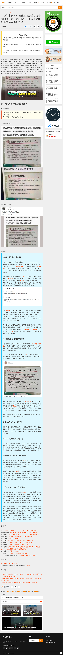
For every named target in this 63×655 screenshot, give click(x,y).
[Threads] (15, 648)
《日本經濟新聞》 (19, 266)
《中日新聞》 (27, 402)
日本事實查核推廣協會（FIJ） (9, 563)
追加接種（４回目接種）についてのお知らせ (20, 540)
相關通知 (22, 276)
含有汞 (15, 406)
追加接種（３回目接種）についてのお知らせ (20, 536)
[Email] (18, 648)
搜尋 (41, 640)
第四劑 (22, 281)
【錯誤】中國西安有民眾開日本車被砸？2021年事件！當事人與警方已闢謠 (11, 612)
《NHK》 (10, 266)
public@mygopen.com (11, 645)
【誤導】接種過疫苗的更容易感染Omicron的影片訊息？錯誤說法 (19, 582)
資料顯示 (8, 310)
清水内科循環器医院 (15, 551)
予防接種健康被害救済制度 (30, 329)
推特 (27, 354)
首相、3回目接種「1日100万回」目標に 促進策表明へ (25, 532)
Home (2, 12)
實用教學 (29, 2)
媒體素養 (49, 2)
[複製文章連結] (41, 26)
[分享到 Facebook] (34, 26)
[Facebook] (4, 648)
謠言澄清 (16, 2)
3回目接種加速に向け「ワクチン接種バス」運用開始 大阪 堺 (21, 530)
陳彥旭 (29, 565)
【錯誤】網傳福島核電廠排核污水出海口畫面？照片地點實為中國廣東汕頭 (19, 627)
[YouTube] (7, 648)
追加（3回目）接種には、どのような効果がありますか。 (24, 534)
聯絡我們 (42, 2)
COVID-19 (11, 12)
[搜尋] (60, 7)
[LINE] (12, 648)
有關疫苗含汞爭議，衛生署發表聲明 (28, 555)
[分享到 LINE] (38, 26)
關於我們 (36, 2)
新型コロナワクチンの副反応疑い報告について (21, 542)
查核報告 (24, 460)
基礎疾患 (10, 279)
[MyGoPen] (6, 2)
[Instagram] (10, 648)
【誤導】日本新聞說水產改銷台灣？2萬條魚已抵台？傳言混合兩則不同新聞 (32, 612)
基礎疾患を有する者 (14, 538)
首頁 (11, 2)
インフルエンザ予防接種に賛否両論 (17, 553)
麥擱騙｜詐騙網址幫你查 (50, 640)
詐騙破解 (23, 2)
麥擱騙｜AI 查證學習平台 (50, 642)
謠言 (6, 12)
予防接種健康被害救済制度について (18, 545)
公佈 (11, 331)
